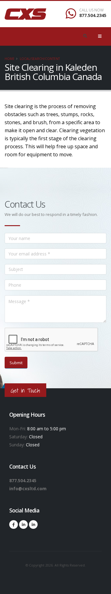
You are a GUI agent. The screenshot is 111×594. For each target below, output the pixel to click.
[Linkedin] (23, 524)
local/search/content (40, 59)
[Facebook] (13, 524)
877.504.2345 (92, 15)
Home (9, 59)
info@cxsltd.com (28, 488)
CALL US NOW (91, 10)
